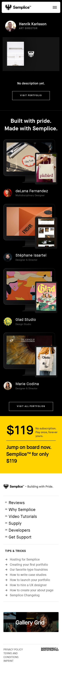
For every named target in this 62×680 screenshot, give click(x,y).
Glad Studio (26, 319)
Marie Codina (27, 384)
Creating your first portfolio (26, 565)
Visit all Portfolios (31, 406)
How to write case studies (25, 575)
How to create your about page (29, 590)
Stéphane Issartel (31, 255)
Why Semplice (20, 509)
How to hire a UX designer (26, 585)
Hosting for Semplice (22, 559)
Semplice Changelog (22, 595)
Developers (17, 530)
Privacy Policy (13, 649)
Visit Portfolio (31, 96)
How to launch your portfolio (27, 580)
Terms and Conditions (10, 655)
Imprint (8, 660)
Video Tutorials (21, 516)
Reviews (15, 502)
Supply (13, 523)
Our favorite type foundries (26, 570)
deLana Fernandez (32, 191)
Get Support (18, 537)
